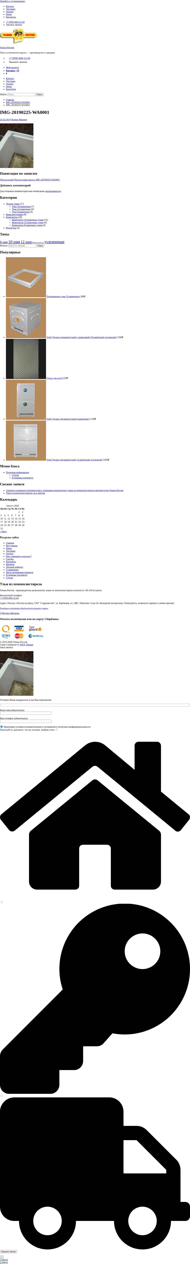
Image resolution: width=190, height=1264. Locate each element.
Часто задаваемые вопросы (19, 572)
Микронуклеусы (38, 242)
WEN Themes (26, 644)
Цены (9, 14)
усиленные (54, 241)
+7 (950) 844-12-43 (15, 22)
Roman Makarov (19, 119)
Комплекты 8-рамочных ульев (27, 225)
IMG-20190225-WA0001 (18, 102)
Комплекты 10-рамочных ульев (27, 220)
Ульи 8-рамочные (20, 212)
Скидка (10, 559)
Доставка (10, 9)
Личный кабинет (14, 567)
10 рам (14, 241)
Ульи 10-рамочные (21, 206)
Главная (10, 99)
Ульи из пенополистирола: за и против (25, 493)
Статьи (15, 475)
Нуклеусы (11, 228)
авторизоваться (53, 191)
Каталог (10, 6)
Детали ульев (12, 204)
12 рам (26, 242)
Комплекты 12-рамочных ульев (27, 222)
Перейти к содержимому (12, 1)
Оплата (9, 11)
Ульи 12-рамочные (21, 209)
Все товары (12, 545)
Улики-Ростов (7, 47)
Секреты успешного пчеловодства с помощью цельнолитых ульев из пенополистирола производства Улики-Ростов (65, 490)
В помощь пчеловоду (22, 478)
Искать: (4, 245)
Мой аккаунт (12, 67)
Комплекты (12, 217)
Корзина (10, 564)
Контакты (11, 17)
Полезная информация (17, 472)
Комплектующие (14, 214)
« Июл (3, 531)
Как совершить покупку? (18, 556)
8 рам (4, 242)
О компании (12, 569)
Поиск (40, 246)
